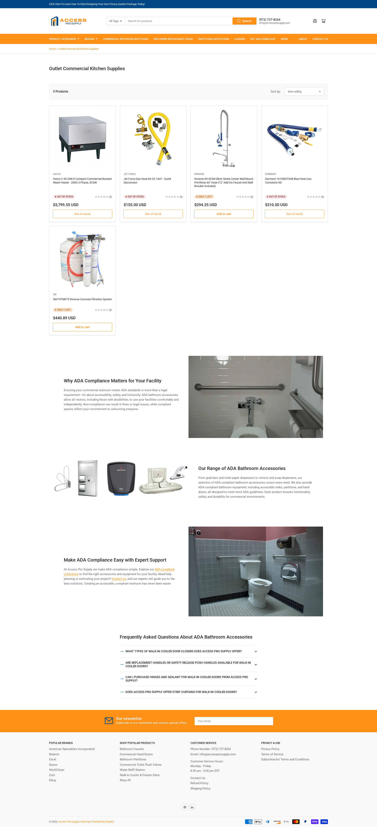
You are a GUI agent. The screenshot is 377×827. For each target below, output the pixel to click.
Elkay (52, 780)
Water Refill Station (132, 770)
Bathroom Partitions (133, 759)
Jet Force (130, 174)
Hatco (57, 174)
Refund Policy (199, 783)
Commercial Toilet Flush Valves (141, 764)
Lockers (239, 39)
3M (54, 294)
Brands (89, 39)
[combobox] (191, 21)
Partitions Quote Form (213, 39)
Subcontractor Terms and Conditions (285, 759)
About (303, 39)
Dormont (270, 174)
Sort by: (276, 91)
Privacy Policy (270, 749)
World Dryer (56, 770)
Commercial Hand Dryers (136, 754)
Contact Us (320, 39)
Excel (52, 759)
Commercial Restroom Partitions (125, 39)
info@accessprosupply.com (217, 754)
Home (52, 48)
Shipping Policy (200, 788)
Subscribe (260, 721)
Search (246, 21)
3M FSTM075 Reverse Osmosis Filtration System (82, 299)
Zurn (52, 775)
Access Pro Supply (68, 821)
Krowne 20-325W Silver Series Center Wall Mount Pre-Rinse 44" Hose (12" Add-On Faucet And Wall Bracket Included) (223, 182)
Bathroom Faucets (132, 749)
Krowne (199, 174)
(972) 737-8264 (221, 749)
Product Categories (62, 39)
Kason (53, 764)
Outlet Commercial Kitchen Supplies (79, 48)
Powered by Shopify (103, 821)
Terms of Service (272, 754)
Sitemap (85, 821)
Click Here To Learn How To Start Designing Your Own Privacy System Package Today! (97, 4)
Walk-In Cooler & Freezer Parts (140, 775)
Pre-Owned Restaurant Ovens (173, 39)
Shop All (125, 780)
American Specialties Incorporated (71, 749)
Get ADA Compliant (263, 39)
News (284, 39)
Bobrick (54, 754)
